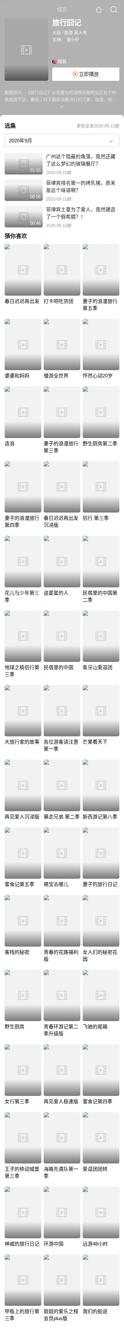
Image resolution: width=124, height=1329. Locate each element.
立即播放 (88, 74)
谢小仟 (72, 39)
